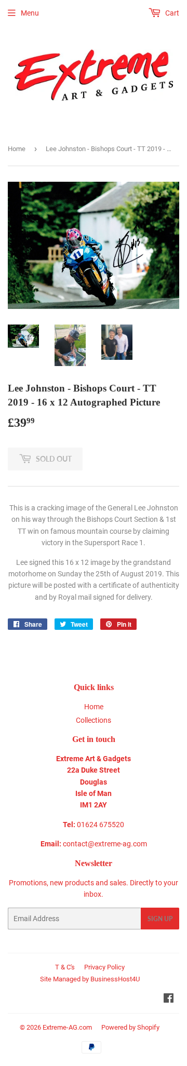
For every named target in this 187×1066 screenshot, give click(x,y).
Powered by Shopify (130, 1027)
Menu (30, 13)
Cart (171, 13)
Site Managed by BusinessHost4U (90, 979)
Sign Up (160, 919)
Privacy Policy (104, 967)
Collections (93, 720)
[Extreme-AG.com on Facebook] (168, 999)
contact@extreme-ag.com (105, 844)
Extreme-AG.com (67, 1027)
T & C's (65, 967)
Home (16, 149)
